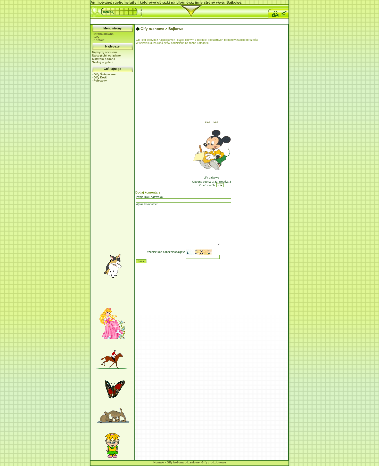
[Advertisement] (189, 21)
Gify (96, 36)
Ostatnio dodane (103, 58)
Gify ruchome (152, 29)
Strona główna (103, 33)
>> (215, 122)
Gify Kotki (100, 77)
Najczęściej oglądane (106, 55)
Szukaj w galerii (102, 62)
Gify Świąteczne (105, 74)
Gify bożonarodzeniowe (183, 462)
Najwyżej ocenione (105, 52)
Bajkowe (175, 29)
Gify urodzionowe (213, 462)
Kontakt (99, 40)
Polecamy (100, 80)
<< (207, 122)
